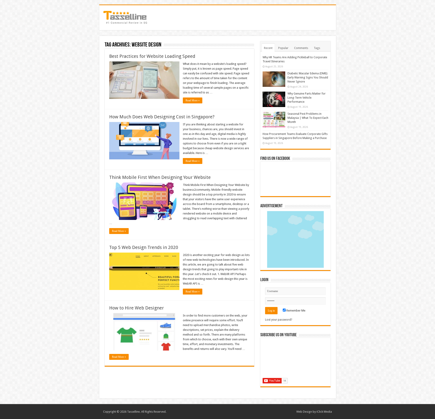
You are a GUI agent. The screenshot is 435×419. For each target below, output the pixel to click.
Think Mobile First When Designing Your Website (160, 177)
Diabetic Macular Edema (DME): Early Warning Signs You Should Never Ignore (308, 77)
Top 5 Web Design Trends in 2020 (143, 247)
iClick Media (324, 411)
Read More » (193, 100)
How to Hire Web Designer (136, 308)
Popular (283, 48)
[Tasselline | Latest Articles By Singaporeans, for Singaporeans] (125, 16)
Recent (268, 48)
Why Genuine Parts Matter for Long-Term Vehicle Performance (307, 97)
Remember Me (295, 310)
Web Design (304, 411)
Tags (317, 48)
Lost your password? (278, 319)
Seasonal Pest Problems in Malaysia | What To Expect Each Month (308, 118)
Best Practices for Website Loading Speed (152, 56)
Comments (301, 48)
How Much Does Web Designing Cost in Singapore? (162, 116)
